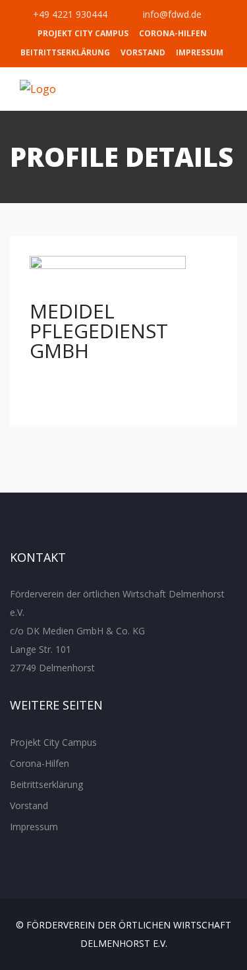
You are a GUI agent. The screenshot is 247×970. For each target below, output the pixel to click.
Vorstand (143, 52)
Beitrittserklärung (65, 52)
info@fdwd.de (171, 14)
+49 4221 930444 (68, 14)
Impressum (199, 52)
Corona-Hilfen (173, 33)
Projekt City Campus (83, 33)
